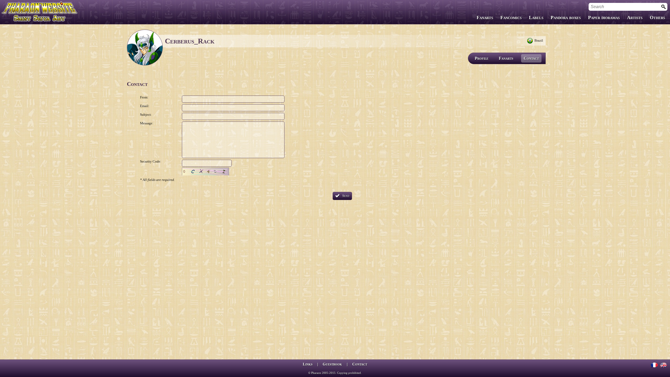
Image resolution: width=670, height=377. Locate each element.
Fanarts (485, 17)
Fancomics (511, 17)
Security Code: (150, 161)
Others (657, 17)
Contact (531, 58)
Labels (536, 17)
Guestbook (332, 364)
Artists (635, 17)
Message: (146, 123)
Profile (481, 58)
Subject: (146, 115)
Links (307, 364)
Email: (144, 106)
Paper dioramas (604, 17)
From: (144, 97)
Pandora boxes (566, 17)
